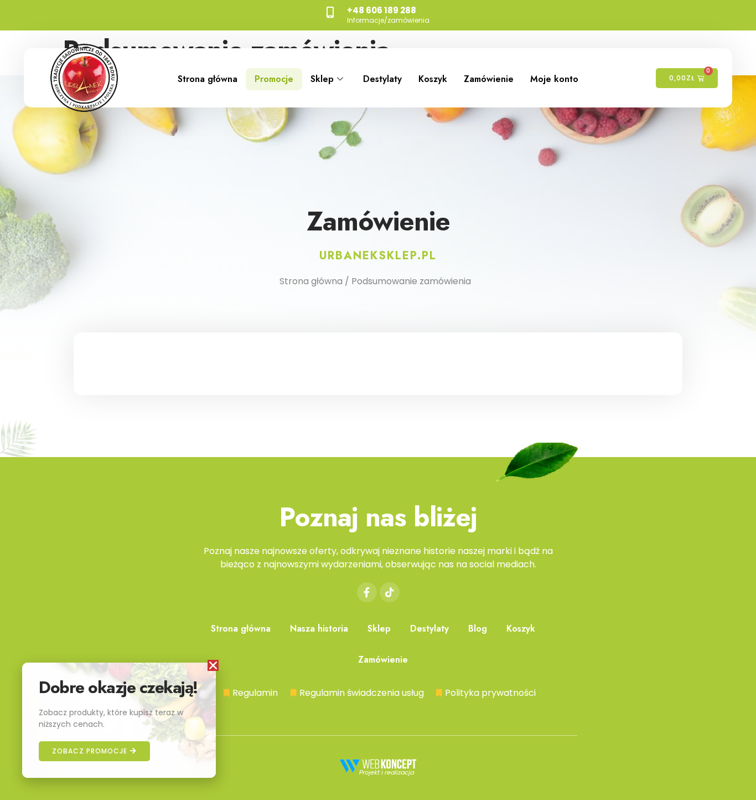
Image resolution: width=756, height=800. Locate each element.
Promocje (274, 79)
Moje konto (554, 79)
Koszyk (432, 79)
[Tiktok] (390, 592)
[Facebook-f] (367, 592)
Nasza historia (319, 628)
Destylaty (382, 79)
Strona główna (207, 79)
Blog (477, 628)
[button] (213, 665)
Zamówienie (489, 79)
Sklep (322, 79)
